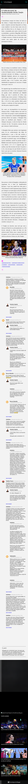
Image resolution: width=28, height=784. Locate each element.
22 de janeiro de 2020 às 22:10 (16, 277)
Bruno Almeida (9, 373)
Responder (9, 317)
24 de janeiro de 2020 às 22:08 (16, 581)
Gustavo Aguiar (14, 304)
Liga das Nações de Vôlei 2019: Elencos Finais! (10, 775)
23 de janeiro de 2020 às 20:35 (16, 451)
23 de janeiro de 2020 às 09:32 (19, 373)
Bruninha (12, 287)
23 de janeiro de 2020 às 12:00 (16, 326)
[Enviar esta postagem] (2, 261)
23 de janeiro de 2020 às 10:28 (16, 419)
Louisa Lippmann (11, 264)
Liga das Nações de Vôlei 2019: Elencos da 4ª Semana (12, 744)
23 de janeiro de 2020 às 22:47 (16, 506)
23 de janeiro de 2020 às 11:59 (16, 305)
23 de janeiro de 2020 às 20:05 (16, 491)
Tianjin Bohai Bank (6, 266)
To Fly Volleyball (8, 2)
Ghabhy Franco (9, 481)
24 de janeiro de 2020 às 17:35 (16, 594)
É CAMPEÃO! (4, 264)
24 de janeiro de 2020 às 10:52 (16, 523)
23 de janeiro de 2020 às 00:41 (16, 288)
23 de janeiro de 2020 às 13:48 (16, 442)
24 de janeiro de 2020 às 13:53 (16, 557)
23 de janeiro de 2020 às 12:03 (16, 430)
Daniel (7, 319)
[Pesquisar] (26, 2)
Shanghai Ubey (19, 264)
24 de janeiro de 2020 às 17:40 (16, 615)
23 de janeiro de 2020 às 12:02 (16, 348)
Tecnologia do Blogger (14, 782)
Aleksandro (13, 556)
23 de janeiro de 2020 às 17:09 (16, 402)
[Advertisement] (14, 676)
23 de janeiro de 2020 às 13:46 (16, 390)
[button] (2, 17)
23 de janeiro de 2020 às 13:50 (19, 481)
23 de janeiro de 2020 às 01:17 (16, 336)
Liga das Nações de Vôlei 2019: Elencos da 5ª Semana (12, 729)
